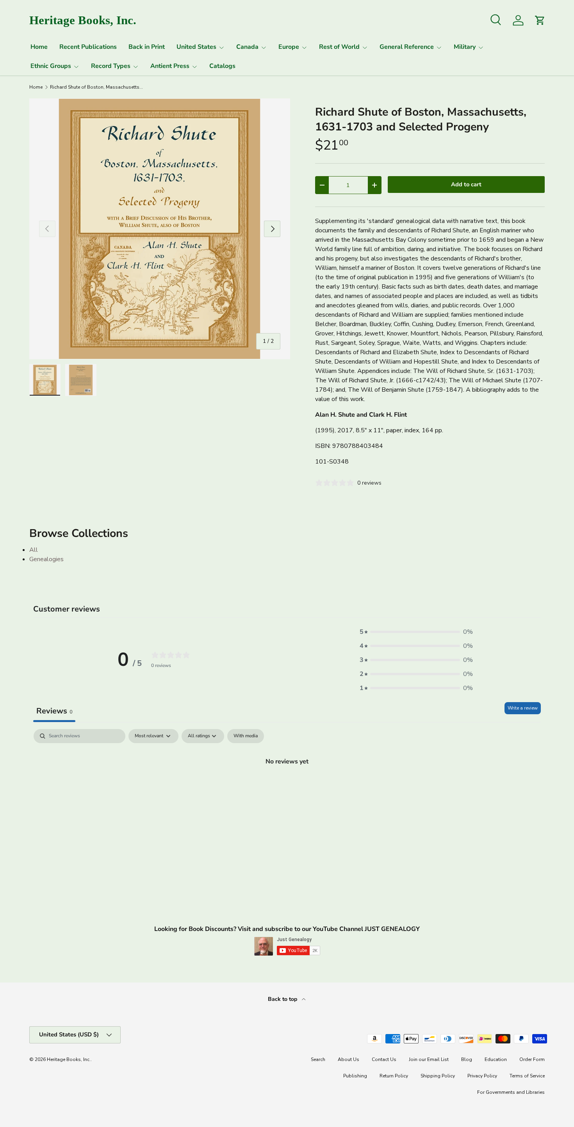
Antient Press (169, 66)
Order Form (532, 1059)
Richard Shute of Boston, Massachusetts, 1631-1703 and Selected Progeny (97, 87)
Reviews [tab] (54, 711)
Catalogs (222, 66)
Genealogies (46, 559)
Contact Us (384, 1059)
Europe (288, 47)
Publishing (355, 1076)
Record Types (110, 66)
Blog (466, 1059)
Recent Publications (88, 47)
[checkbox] (245, 736)
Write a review (523, 708)
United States (196, 47)
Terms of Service (527, 1076)
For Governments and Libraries (511, 1092)
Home (39, 47)
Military (465, 47)
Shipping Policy (438, 1076)
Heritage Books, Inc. (69, 1059)
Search (318, 1059)
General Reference (407, 47)
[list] (160, 229)
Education (496, 1059)
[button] (416, 632)
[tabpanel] (287, 788)
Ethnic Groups (50, 66)
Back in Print (146, 47)
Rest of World (339, 47)
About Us (348, 1059)
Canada (247, 47)
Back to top (283, 999)
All (33, 550)
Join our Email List (429, 1059)
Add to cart (466, 184)
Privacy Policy (482, 1076)
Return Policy (394, 1076)
